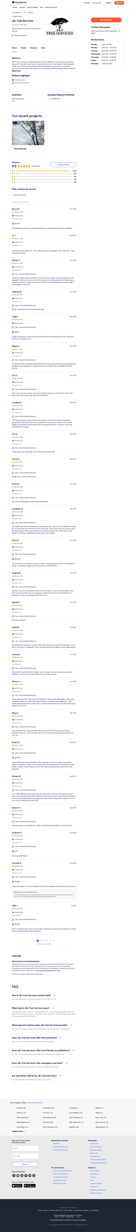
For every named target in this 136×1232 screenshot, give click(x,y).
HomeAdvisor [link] (16, 12)
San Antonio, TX (101, 1122)
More (41, 7)
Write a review (63, 165)
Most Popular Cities (18, 1103)
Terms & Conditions (80, 1220)
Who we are (94, 1174)
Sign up (25, 1164)
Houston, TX (48, 1113)
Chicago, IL (73, 1108)
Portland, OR (48, 1122)
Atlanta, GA (21, 1108)
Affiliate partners (96, 1193)
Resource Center (96, 1150)
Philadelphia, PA (23, 1122)
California (62, 1216)
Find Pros (56, 1144)
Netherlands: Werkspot (81, 1210)
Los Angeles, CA (75, 1113)
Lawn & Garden (32, 7)
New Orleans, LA (76, 1117)
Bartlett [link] (30, 12)
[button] (28, 137)
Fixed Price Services (60, 1150)
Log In (108, 3)
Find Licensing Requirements (46, 970)
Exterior (22, 7)
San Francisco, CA (50, 1127)
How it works (94, 1171)
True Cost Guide (96, 1147)
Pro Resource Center (60, 1177)
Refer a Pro (94, 1153)
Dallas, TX (99, 1108)
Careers (93, 1177)
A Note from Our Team (98, 1159)
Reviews (33, 48)
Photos (23, 48)
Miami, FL (99, 1113)
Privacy (56, 1216)
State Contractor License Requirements (25, 961)
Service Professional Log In (62, 1171)
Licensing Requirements (98, 1163)
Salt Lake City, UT (76, 1122)
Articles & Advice (51, 7)
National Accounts (59, 1183)
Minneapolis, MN (49, 1117)
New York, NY (100, 1117)
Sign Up (119, 3)
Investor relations (96, 1183)
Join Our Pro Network (60, 1174)
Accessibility (78, 1216)
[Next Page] (53, 940)
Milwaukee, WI (22, 1117)
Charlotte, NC (48, 1108)
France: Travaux (42, 1210)
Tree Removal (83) (19, 195)
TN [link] (25, 12)
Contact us (94, 1187)
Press (92, 1180)
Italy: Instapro (68, 1210)
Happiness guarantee (97, 1190)
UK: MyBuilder (94, 1210)
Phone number (20, 35)
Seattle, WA (74, 1127)
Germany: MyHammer (56, 1210)
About (14, 48)
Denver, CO (21, 1113)
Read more (16, 71)
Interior (14, 7)
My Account (94, 1144)
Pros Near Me (94, 1156)
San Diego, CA (22, 1127)
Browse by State (35, 1103)
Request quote (106, 20)
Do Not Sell (69, 1216)
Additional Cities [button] (17, 1131)
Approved (17, 16)
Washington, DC (101, 1127)
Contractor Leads (59, 1180)
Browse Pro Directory (60, 1147)
